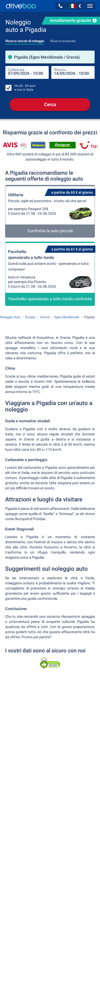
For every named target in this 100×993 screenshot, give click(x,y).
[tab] (25, 39)
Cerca (50, 104)
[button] (60, 6)
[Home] (21, 5)
